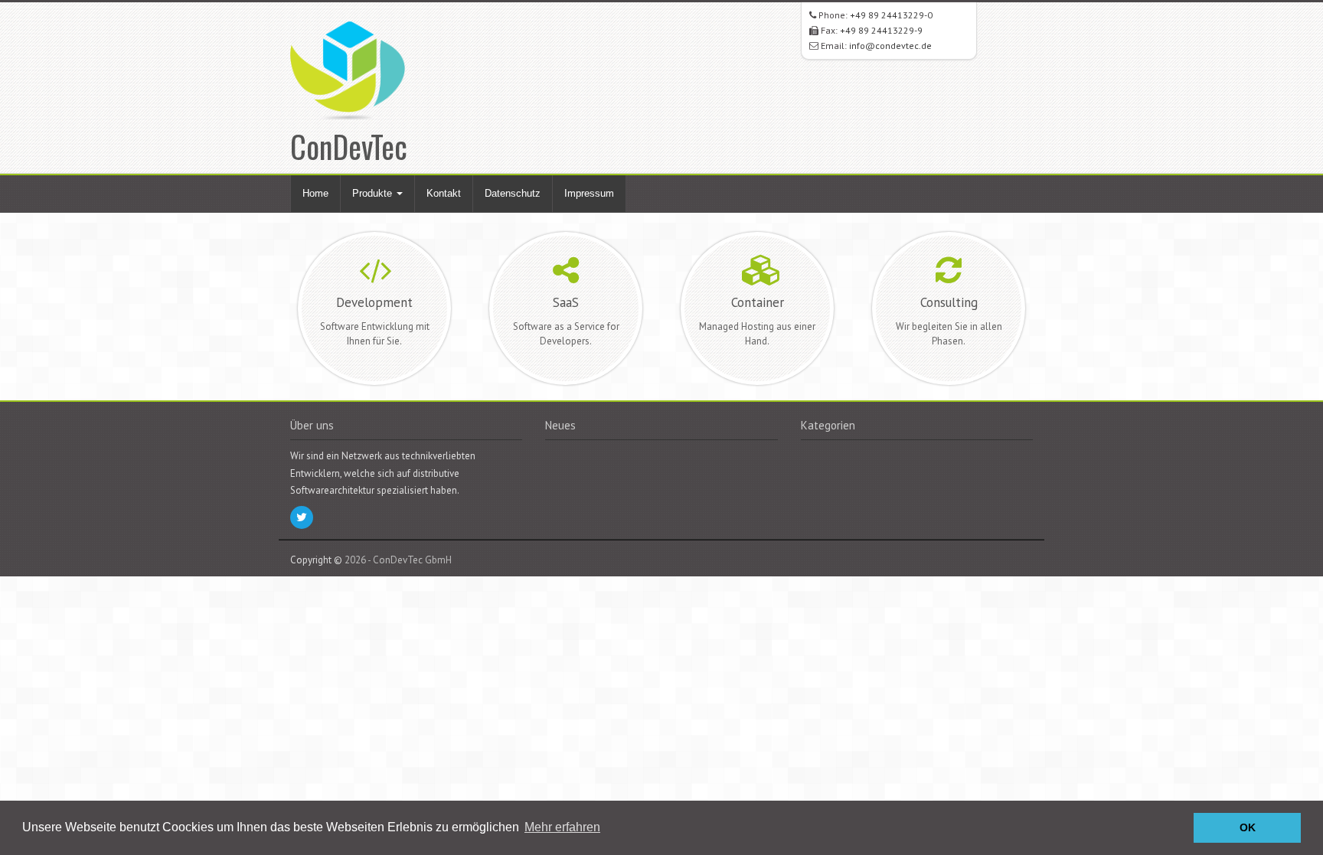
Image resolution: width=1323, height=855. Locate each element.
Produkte (373, 193)
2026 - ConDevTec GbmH (398, 559)
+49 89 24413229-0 (891, 15)
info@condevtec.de (890, 45)
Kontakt (443, 193)
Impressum (589, 193)
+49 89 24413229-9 (881, 30)
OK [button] (1248, 827)
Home (315, 193)
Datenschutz (513, 193)
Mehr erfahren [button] (562, 827)
